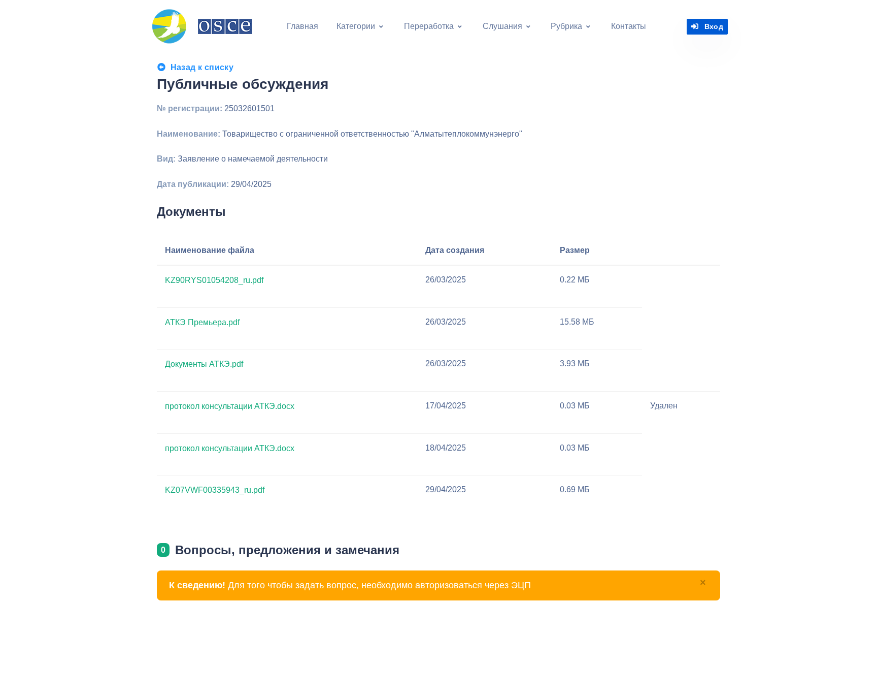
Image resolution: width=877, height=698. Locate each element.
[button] (360, 26)
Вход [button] (713, 26)
